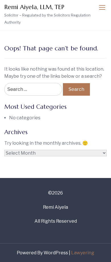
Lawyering (82, 252)
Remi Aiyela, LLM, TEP (34, 7)
